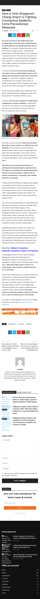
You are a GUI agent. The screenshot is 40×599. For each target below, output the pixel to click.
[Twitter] (24, 383)
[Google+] (20, 383)
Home (3, 7)
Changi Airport (12, 324)
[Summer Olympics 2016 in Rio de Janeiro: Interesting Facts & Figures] (7, 542)
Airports (15, 7)
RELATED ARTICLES (9, 392)
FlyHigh (6, 30)
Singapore (29, 324)
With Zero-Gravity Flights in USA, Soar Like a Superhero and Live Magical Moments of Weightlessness (29, 347)
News (8, 7)
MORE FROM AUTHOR (24, 392)
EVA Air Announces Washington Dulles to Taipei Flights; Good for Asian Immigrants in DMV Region (25, 399)
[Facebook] (16, 383)
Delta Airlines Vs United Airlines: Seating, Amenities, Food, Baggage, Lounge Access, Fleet (10, 347)
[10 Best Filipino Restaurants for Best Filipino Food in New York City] (7, 550)
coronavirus (21, 324)
